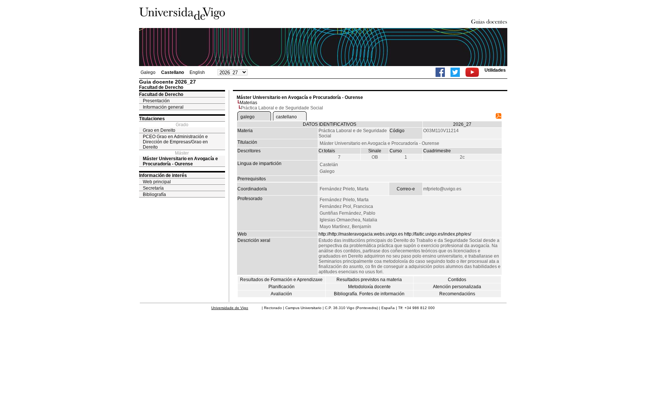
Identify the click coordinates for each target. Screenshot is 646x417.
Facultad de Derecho (161, 94)
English (197, 72)
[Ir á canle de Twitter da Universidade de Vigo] (455, 72)
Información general (163, 107)
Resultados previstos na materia (369, 279)
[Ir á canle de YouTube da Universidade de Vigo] (472, 72)
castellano (286, 116)
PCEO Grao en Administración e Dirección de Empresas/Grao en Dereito (175, 142)
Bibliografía (154, 194)
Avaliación (281, 293)
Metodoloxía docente (369, 286)
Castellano (172, 72)
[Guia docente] (498, 117)
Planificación (281, 286)
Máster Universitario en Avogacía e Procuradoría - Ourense (180, 161)
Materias (248, 102)
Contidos (457, 279)
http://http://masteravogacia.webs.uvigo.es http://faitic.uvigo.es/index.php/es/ (395, 234)
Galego (148, 72)
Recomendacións (457, 293)
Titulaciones (152, 118)
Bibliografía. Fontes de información (369, 293)
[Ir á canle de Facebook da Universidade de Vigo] (440, 72)
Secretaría (153, 188)
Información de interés (163, 175)
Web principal (157, 181)
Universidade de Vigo (229, 308)
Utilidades (495, 70)
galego (247, 116)
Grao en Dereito (159, 130)
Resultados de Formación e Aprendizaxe (281, 279)
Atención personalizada (457, 286)
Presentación (156, 100)
